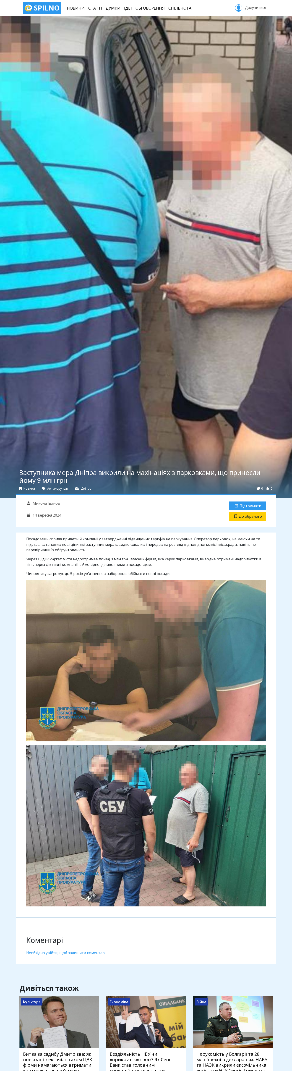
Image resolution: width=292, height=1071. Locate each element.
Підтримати (250, 505)
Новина (29, 488)
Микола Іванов (46, 503)
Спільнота (179, 8)
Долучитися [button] (255, 7)
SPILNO (46, 8)
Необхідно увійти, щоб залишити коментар (65, 952)
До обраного (250, 516)
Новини (76, 8)
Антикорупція (57, 488)
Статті (95, 8)
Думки (113, 8)
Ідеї (128, 8)
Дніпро (85, 488)
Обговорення (150, 8)
